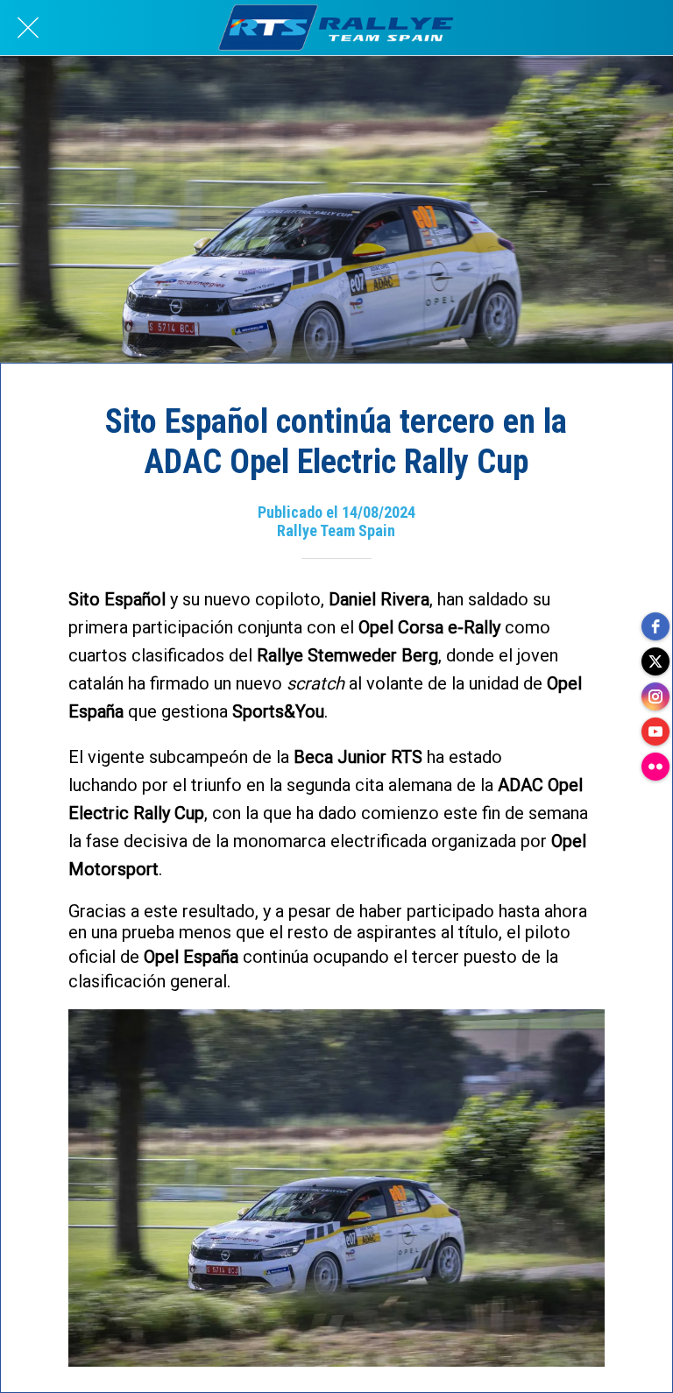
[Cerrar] (28, 28)
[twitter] (655, 661)
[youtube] (655, 732)
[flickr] (655, 767)
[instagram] (655, 696)
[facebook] (655, 626)
